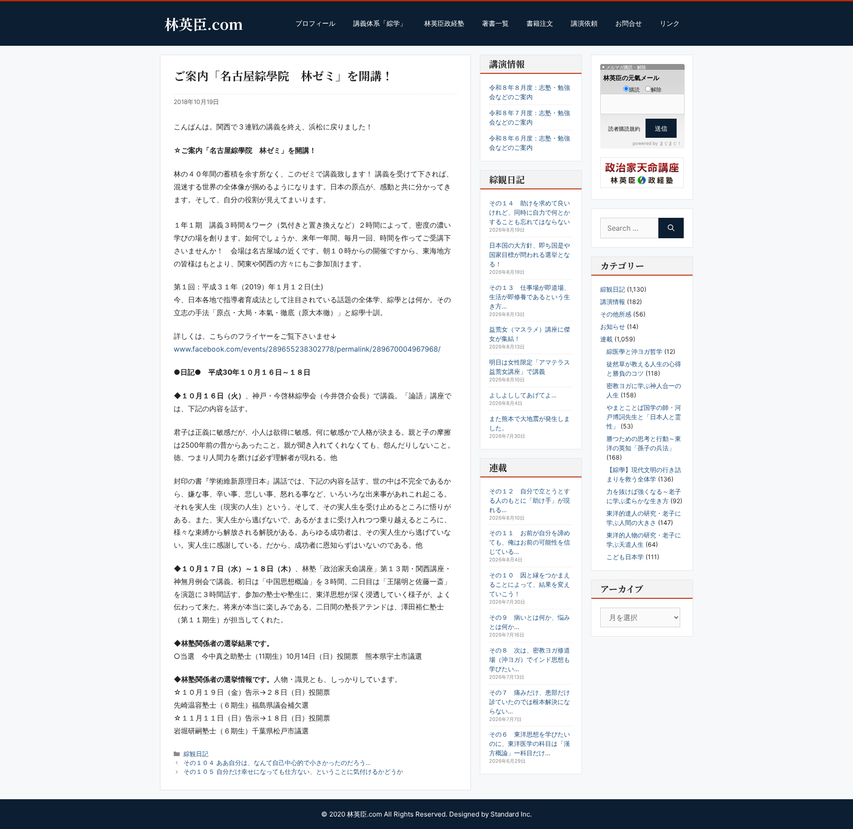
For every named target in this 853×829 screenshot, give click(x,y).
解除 (656, 89)
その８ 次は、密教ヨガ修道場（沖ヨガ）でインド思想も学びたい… (529, 659)
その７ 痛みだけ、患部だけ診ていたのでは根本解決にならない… (529, 702)
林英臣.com (203, 23)
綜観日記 (195, 753)
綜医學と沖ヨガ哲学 (634, 351)
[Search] (671, 228)
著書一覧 (495, 23)
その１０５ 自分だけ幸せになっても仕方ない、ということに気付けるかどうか (293, 771)
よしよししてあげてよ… (523, 395)
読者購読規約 (624, 128)
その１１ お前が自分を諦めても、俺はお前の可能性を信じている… (529, 542)
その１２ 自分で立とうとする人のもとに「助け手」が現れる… (529, 500)
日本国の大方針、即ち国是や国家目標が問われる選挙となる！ (529, 254)
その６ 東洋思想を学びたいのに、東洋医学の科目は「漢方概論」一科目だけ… (529, 743)
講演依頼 (584, 23)
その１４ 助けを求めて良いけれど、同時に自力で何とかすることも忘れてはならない (529, 212)
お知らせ (612, 326)
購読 (634, 89)
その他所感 (615, 314)
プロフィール (315, 23)
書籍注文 (539, 23)
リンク (670, 23)
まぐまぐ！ (670, 143)
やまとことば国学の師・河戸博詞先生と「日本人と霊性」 (643, 417)
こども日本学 (625, 557)
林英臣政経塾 (444, 23)
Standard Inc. (511, 814)
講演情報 (612, 301)
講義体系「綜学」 (380, 23)
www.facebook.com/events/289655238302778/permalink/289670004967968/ (307, 348)
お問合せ (628, 23)
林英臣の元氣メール (631, 77)
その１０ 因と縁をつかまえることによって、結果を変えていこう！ (529, 584)
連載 (606, 339)
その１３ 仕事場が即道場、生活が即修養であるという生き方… (529, 297)
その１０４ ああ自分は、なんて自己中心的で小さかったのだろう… (277, 762)
